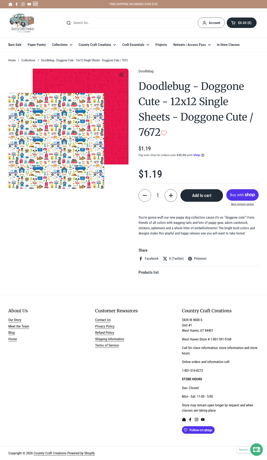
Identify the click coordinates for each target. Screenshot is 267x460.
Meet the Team (18, 326)
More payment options (242, 204)
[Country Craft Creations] (22, 23)
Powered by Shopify (81, 453)
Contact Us (103, 320)
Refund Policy (104, 332)
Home (12, 60)
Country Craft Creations (50, 453)
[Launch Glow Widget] (256, 449)
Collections (28, 60)
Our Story (14, 320)
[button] (242, 23)
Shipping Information (109, 339)
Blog (11, 332)
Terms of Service (107, 345)
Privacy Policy (105, 326)
